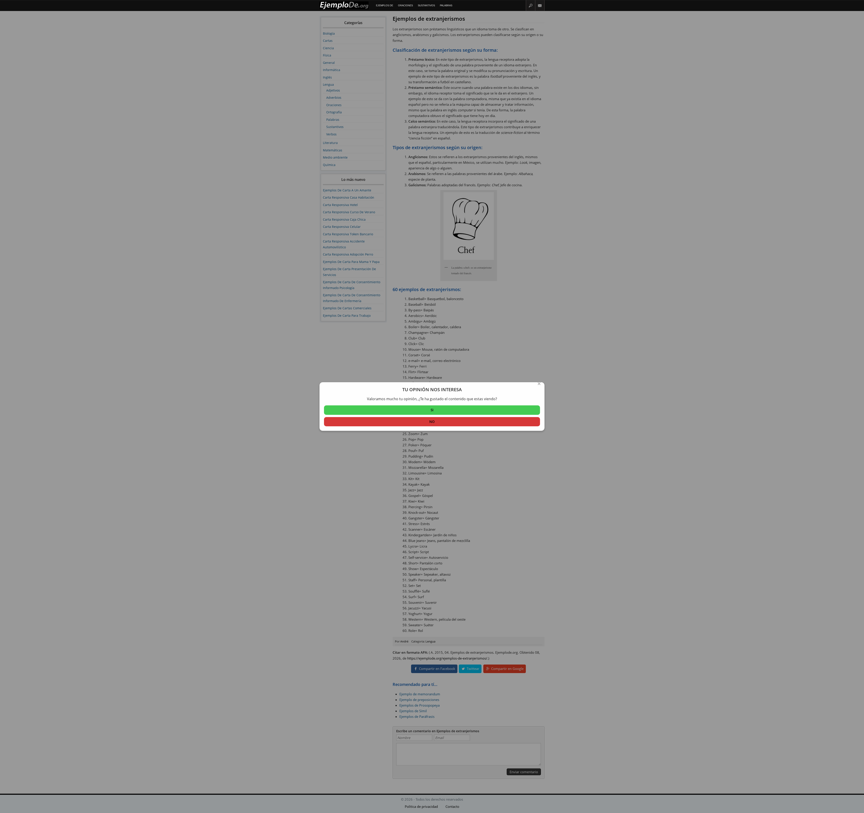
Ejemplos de (384, 5)
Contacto (539, 5)
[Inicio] (344, 8)
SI (432, 410)
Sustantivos (426, 5)
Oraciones (405, 5)
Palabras (446, 5)
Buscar (530, 5)
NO (432, 421)
